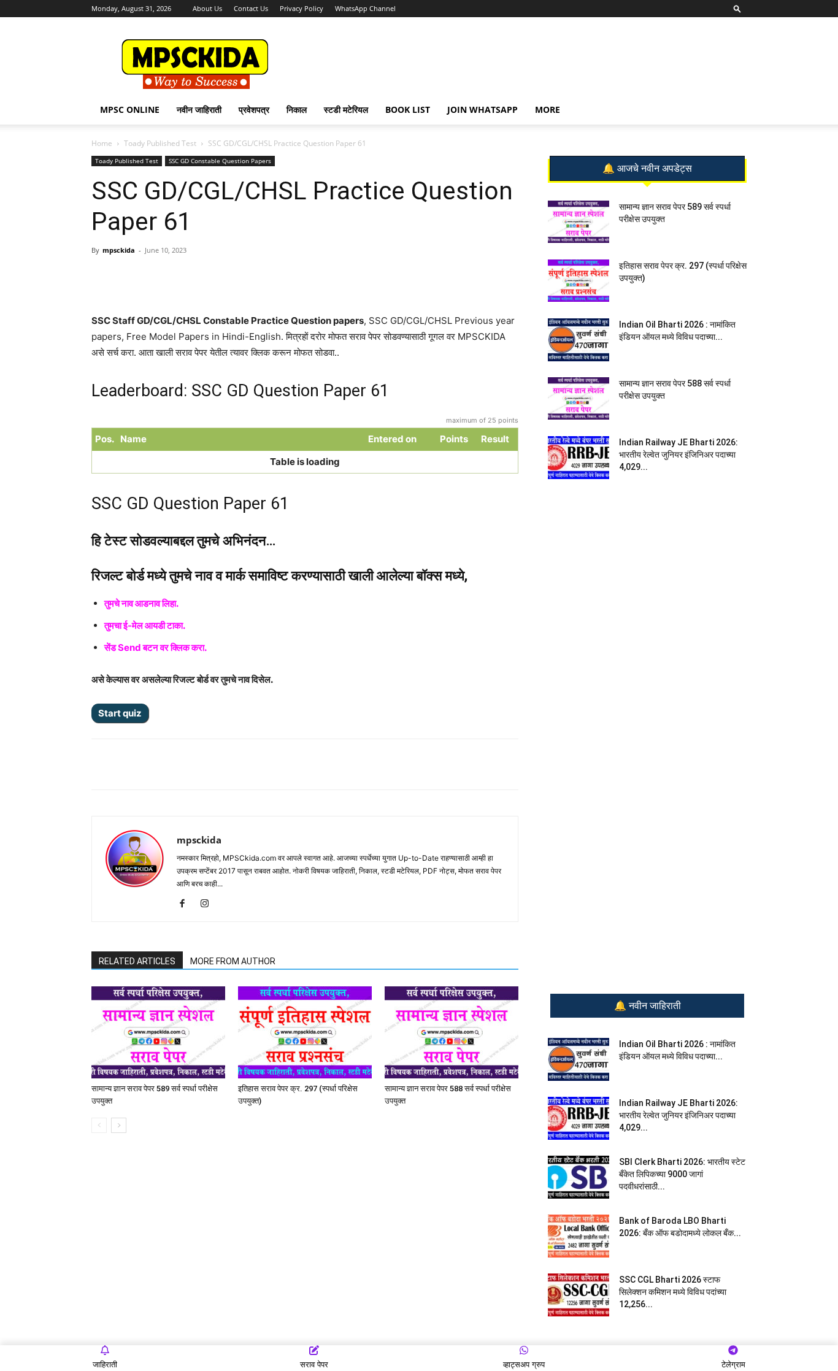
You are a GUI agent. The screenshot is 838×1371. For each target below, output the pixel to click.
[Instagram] (209, 904)
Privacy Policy (301, 8)
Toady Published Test (160, 143)
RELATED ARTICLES (137, 961)
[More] (291, 278)
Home (101, 143)
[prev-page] (99, 1125)
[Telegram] (206, 278)
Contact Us (251, 8)
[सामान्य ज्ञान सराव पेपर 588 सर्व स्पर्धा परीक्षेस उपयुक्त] (451, 1032)
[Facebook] (234, 278)
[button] (737, 8)
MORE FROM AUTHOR (232, 961)
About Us (207, 8)
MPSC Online (130, 109)
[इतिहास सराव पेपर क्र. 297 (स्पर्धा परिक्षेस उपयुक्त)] (305, 1032)
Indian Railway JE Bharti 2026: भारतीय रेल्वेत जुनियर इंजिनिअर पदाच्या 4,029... (678, 454)
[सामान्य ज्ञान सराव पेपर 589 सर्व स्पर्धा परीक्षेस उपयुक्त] (158, 1032)
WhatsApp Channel (365, 8)
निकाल (296, 109)
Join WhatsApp (482, 109)
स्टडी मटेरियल (346, 109)
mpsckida (118, 250)
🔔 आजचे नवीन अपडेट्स (647, 169)
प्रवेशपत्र (254, 109)
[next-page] (118, 1125)
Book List (407, 109)
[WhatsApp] (178, 278)
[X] (262, 278)
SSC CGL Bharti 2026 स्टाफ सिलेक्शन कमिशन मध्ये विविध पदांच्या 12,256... (672, 1292)
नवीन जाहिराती (199, 109)
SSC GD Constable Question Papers (220, 160)
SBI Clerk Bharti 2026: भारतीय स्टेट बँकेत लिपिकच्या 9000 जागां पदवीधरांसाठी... (682, 1174)
